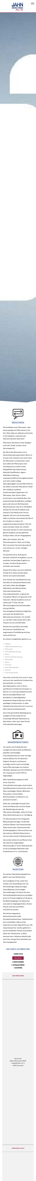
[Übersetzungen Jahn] (18, 7)
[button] (18, 958)
